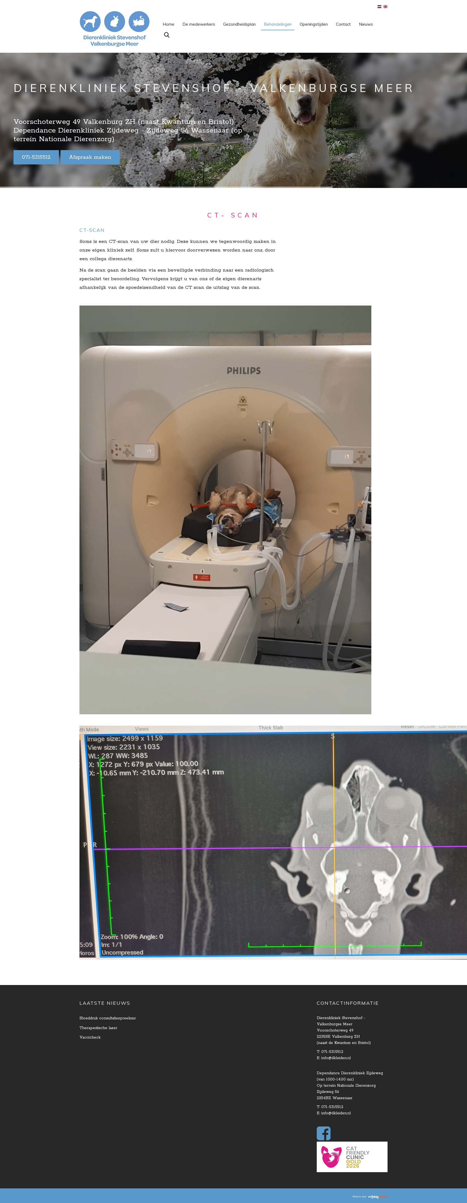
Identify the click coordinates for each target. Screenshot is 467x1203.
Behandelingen (278, 24)
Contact (343, 24)
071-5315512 (36, 157)
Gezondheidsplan (239, 24)
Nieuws (366, 24)
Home (168, 24)
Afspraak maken (90, 157)
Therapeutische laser (98, 1028)
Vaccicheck (90, 1037)
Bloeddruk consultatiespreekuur (107, 1018)
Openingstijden (314, 24)
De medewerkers (198, 24)
